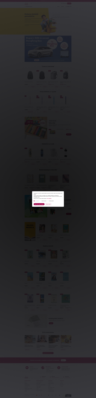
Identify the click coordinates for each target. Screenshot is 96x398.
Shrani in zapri (48, 204)
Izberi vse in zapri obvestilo (39, 204)
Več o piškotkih (49, 198)
